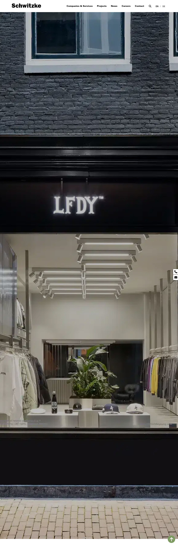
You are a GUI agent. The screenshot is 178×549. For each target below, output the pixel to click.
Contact (139, 5)
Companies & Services (80, 5)
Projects (102, 5)
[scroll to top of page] (171, 539)
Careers (126, 5)
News (114, 5)
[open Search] (150, 6)
